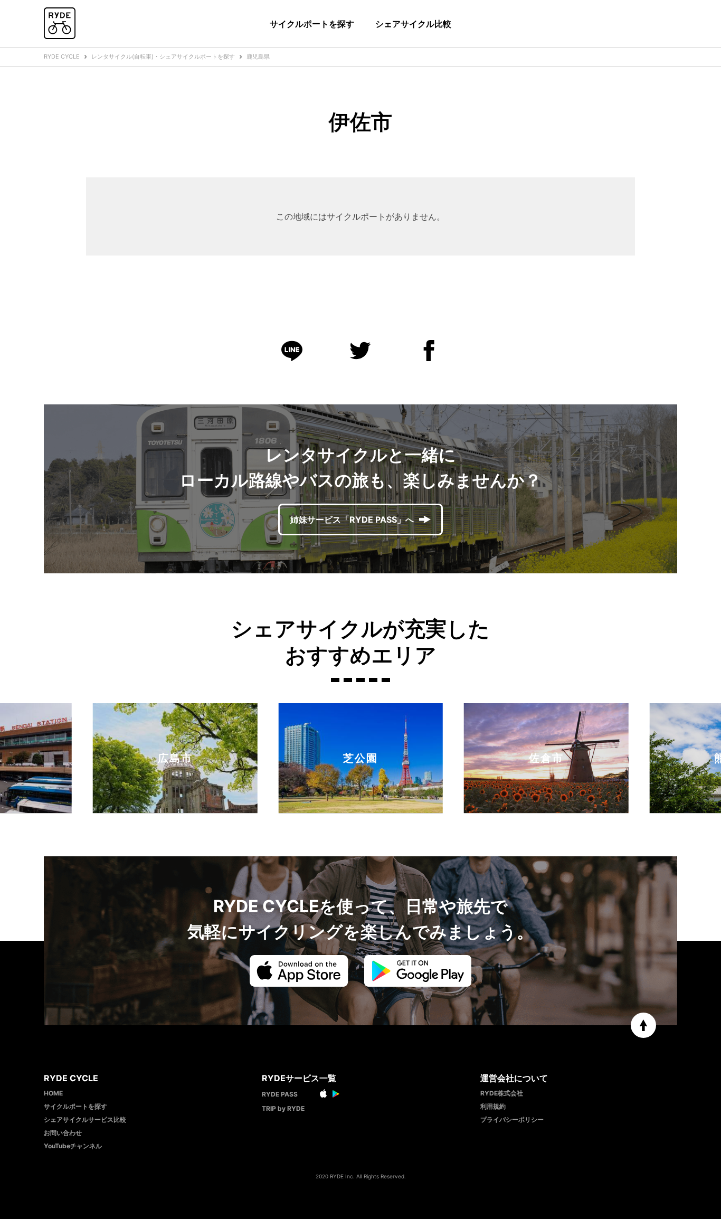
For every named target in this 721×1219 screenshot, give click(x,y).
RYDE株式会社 (501, 1093)
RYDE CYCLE (62, 56)
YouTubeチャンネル (73, 1146)
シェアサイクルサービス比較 (85, 1119)
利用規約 (493, 1106)
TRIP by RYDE (283, 1108)
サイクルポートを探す (312, 23)
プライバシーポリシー (512, 1119)
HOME (53, 1093)
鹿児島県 (258, 56)
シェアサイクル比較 (413, 23)
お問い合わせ (63, 1133)
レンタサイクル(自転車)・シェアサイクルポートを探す (163, 56)
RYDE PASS (280, 1094)
